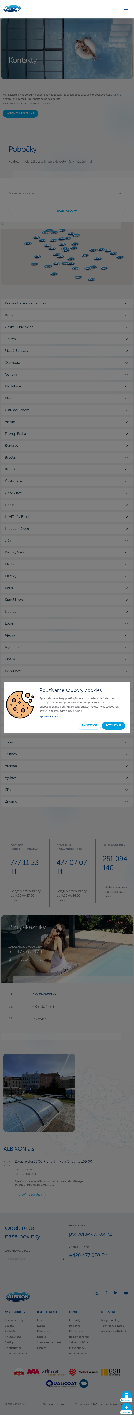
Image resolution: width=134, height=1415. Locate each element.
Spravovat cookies (51, 716)
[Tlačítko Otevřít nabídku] (126, 9)
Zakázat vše (90, 725)
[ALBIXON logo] (12, 9)
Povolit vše (113, 725)
